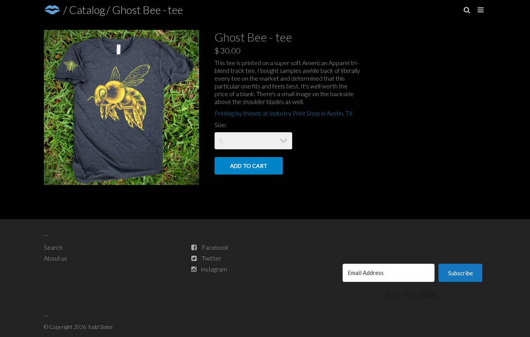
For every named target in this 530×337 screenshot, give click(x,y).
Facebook (215, 247)
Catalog (87, 9)
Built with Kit (412, 295)
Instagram (214, 269)
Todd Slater (100, 326)
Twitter (211, 258)
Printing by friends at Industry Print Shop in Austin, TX (284, 113)
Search (53, 247)
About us (55, 258)
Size (220, 124)
